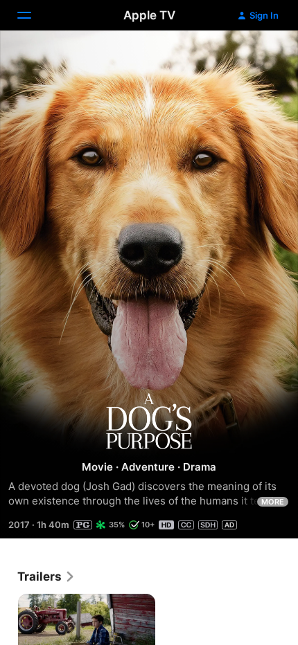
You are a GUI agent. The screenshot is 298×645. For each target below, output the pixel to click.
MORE (272, 502)
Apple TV (149, 15)
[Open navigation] (32, 15)
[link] (46, 576)
